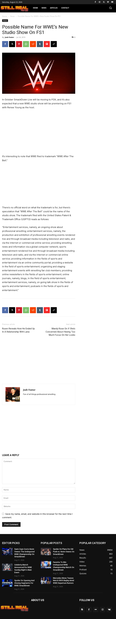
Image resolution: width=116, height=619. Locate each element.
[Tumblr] (40, 44)
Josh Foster (9, 37)
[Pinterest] (19, 44)
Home (4, 16)
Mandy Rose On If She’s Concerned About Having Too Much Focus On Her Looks (60, 331)
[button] (110, 7)
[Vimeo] (108, 2)
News (12, 16)
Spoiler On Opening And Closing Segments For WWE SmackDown (24, 583)
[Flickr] (95, 609)
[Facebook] (95, 2)
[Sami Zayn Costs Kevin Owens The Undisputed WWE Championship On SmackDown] (7, 551)
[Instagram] (99, 2)
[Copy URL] (54, 44)
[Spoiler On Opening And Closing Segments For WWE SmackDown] (7, 583)
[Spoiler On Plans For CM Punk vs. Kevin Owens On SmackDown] (46, 551)
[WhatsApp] (26, 44)
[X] (104, 2)
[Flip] (47, 44)
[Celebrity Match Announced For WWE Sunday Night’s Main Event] (7, 567)
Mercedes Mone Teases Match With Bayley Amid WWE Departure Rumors (63, 580)
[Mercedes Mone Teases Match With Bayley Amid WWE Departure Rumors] (46, 580)
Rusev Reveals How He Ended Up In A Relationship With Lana (18, 330)
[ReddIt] (33, 44)
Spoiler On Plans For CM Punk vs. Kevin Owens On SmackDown (63, 551)
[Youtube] (112, 2)
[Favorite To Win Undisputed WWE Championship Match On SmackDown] (46, 564)
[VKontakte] (109, 609)
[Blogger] (82, 609)
